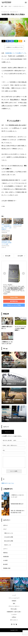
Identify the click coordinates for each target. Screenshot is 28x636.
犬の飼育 (5, 560)
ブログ (4, 19)
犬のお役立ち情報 (8, 537)
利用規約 (14, 600)
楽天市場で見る (14, 301)
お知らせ (5, 525)
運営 (14, 603)
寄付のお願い (14, 609)
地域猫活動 (6, 556)
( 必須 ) (9, 440)
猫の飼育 (5, 564)
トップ (14, 595)
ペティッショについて (14, 598)
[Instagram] (11, 624)
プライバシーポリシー (14, 606)
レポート (5, 548)
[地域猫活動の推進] (18, 221)
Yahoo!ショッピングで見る (14, 305)
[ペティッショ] (6, 2)
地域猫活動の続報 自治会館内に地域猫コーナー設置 (6, 242)
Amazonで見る (14, 297)
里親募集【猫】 (7, 568)
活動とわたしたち (8, 533)
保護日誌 (5, 552)
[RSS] (16, 624)
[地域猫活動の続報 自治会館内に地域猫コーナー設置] (7, 237)
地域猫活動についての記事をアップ (15, 53)
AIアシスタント (14, 620)
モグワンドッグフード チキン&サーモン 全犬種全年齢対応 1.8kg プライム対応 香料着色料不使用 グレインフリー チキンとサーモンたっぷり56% (14, 289)
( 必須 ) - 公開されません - (10, 445)
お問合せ (14, 617)
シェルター (14, 614)
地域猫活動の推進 (17, 224)
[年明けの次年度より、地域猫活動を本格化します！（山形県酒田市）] (7, 221)
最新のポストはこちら (8, 483)
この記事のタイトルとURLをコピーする (14, 47)
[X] (14, 624)
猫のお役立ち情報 (8, 541)
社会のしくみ (7, 544)
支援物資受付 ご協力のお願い (14, 611)
